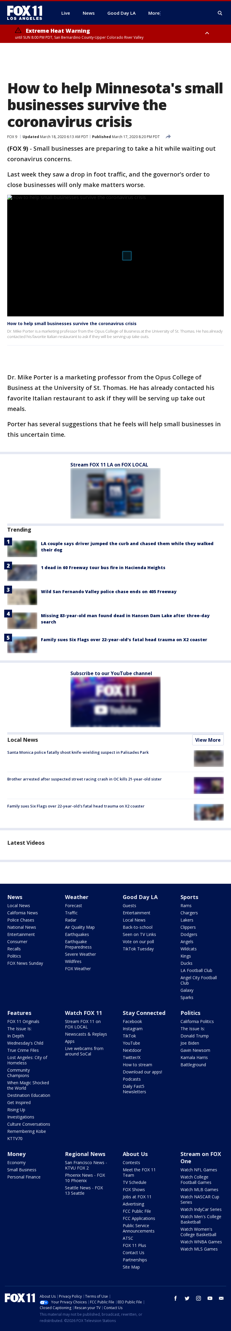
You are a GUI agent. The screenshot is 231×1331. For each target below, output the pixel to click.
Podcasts (132, 1079)
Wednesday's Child (25, 1043)
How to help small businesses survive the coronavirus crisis (72, 323)
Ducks (186, 963)
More (154, 13)
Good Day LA (140, 897)
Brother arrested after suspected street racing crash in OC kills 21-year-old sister (84, 779)
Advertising (133, 1204)
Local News (22, 739)
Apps (70, 1041)
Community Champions (18, 1072)
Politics (14, 956)
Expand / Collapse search (220, 13)
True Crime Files (23, 1050)
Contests (131, 1162)
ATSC (128, 1238)
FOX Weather (78, 968)
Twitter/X (131, 1057)
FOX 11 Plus (134, 1245)
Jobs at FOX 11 (137, 1197)
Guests (129, 905)
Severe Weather (80, 954)
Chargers (189, 913)
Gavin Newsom (195, 1050)
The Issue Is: (19, 1028)
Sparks (186, 997)
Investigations (20, 1117)
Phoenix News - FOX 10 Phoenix (85, 1177)
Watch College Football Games (195, 1179)
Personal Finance (24, 1177)
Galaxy (186, 990)
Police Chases (20, 920)
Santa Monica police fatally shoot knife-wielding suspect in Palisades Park (78, 752)
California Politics (197, 1021)
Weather (76, 897)
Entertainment (21, 934)
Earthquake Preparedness (78, 944)
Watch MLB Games (199, 1189)
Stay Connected (144, 1012)
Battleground (193, 1064)
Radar (70, 920)
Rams (186, 905)
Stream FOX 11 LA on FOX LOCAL (109, 464)
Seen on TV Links (139, 934)
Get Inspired (19, 1102)
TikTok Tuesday (138, 949)
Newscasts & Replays (86, 1034)
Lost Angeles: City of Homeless (27, 1060)
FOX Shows (134, 1189)
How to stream (137, 1064)
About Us (135, 1153)
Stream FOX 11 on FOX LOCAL (83, 1024)
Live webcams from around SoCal (84, 1051)
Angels (186, 941)
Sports (189, 897)
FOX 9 (12, 136)
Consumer (17, 941)
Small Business (21, 1170)
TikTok (129, 1036)
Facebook (132, 1021)
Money (16, 1153)
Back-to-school (137, 927)
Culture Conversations (28, 1124)
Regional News (85, 1153)
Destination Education (28, 1095)
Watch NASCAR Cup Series (199, 1199)
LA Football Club (196, 970)
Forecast (73, 905)
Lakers (186, 920)
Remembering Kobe (26, 1131)
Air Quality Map (80, 927)
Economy (16, 1162)
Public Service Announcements (139, 1228)
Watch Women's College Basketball (198, 1231)
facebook (175, 1298)
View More (208, 740)
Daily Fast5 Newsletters (134, 1088)
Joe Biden (189, 1043)
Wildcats (188, 949)
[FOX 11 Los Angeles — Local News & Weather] (27, 13)
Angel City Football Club (198, 980)
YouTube (131, 1043)
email (221, 1298)
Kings (185, 956)
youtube (210, 1298)
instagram (198, 1298)
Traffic (71, 913)
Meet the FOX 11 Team (139, 1172)
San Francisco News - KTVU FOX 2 (86, 1165)
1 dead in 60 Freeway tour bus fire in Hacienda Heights (103, 567)
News (14, 897)
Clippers (188, 927)
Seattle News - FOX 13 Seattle (84, 1190)
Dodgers (188, 934)
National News (21, 927)
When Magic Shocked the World (28, 1085)
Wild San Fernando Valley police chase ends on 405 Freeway (109, 591)
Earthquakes (77, 934)
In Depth (15, 1036)
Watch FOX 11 (83, 1012)
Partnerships (135, 1260)
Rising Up (16, 1109)
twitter (187, 1298)
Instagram (133, 1028)
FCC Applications (139, 1218)
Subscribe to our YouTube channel (111, 673)
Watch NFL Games (198, 1170)
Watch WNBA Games (201, 1242)
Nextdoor (132, 1050)
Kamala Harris (194, 1057)
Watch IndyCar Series (201, 1209)
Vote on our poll (138, 941)
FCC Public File (137, 1211)
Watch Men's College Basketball (200, 1219)
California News (22, 913)
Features (19, 1012)
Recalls (14, 949)
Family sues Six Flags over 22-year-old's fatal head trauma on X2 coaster (124, 639)
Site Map (131, 1267)
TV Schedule (134, 1182)
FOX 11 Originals (23, 1021)
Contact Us (133, 1252)
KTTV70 (15, 1138)
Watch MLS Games (199, 1249)
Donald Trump (194, 1036)
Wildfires (73, 961)
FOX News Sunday (25, 963)
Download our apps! (142, 1072)
